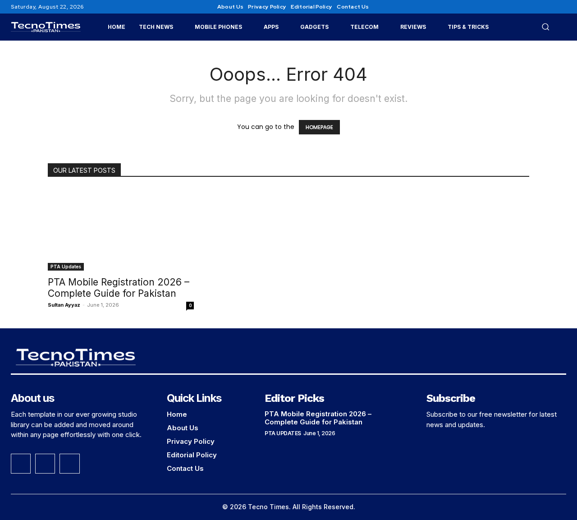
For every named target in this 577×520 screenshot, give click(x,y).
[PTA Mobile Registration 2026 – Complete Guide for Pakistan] (121, 230)
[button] (545, 27)
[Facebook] (539, 6)
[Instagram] (550, 6)
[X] (560, 6)
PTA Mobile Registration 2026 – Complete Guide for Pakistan (118, 287)
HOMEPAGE (319, 127)
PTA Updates (65, 266)
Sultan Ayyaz (64, 305)
